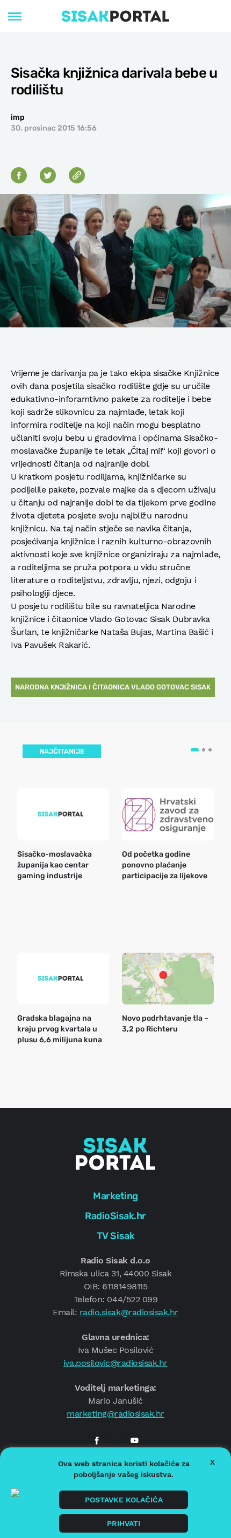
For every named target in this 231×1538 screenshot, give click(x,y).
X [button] (212, 1462)
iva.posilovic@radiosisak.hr (115, 1363)
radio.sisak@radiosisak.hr (129, 1312)
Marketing (115, 1196)
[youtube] (134, 1440)
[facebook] (97, 1440)
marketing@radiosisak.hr (115, 1414)
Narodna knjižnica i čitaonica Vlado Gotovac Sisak (113, 687)
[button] (195, 749)
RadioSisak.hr (115, 1216)
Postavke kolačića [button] (124, 1499)
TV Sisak (115, 1236)
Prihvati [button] (123, 1523)
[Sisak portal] (115, 16)
